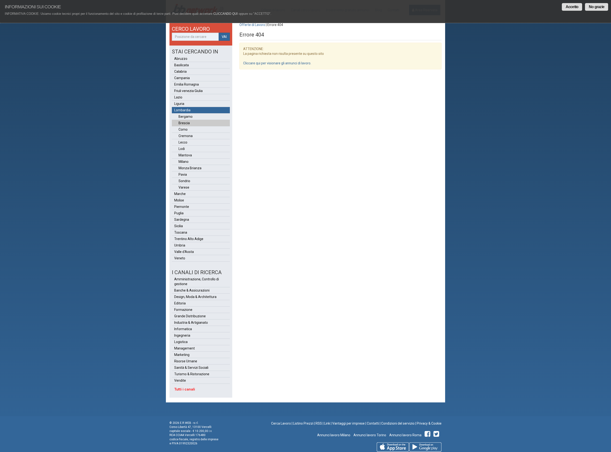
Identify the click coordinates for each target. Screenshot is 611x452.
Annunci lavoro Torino (369, 435)
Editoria (180, 303)
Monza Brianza (190, 168)
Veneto (179, 258)
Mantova (185, 155)
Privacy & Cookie (429, 423)
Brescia (184, 123)
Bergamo (186, 116)
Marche (180, 194)
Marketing (182, 355)
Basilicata (181, 65)
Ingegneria (182, 335)
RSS (319, 423)
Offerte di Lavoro (252, 25)
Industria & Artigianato (191, 322)
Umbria (179, 245)
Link (327, 423)
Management (184, 348)
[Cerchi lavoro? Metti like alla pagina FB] (428, 435)
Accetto (572, 7)
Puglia (179, 213)
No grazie (596, 7)
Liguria (179, 104)
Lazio (178, 97)
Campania (182, 78)
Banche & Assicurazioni (192, 290)
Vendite (180, 380)
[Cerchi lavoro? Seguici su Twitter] (437, 435)
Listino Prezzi (303, 423)
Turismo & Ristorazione (191, 374)
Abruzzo (180, 59)
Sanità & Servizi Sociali (191, 368)
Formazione (183, 310)
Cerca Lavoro (281, 423)
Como (183, 129)
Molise (179, 200)
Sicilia (178, 226)
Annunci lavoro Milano (333, 435)
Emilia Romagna (186, 84)
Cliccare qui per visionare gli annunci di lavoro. (277, 63)
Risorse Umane (185, 361)
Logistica (181, 342)
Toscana (180, 232)
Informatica (183, 329)
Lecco (183, 142)
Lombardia (182, 110)
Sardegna (181, 219)
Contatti (373, 423)
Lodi (182, 149)
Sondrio (184, 181)
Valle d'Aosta (184, 252)
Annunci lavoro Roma (405, 435)
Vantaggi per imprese (348, 423)
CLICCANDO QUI (225, 13)
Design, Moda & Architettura (195, 297)
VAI (224, 37)
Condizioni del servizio (398, 423)
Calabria (180, 71)
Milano (184, 162)
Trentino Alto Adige (188, 239)
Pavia (183, 174)
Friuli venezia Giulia (188, 91)
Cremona (186, 136)
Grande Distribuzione (190, 316)
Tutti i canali (184, 389)
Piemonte (181, 207)
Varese (184, 187)
